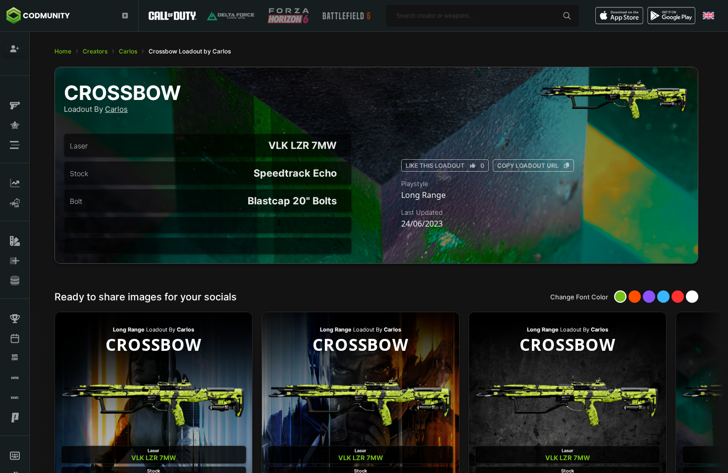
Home (62, 51)
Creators (95, 51)
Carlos (128, 51)
